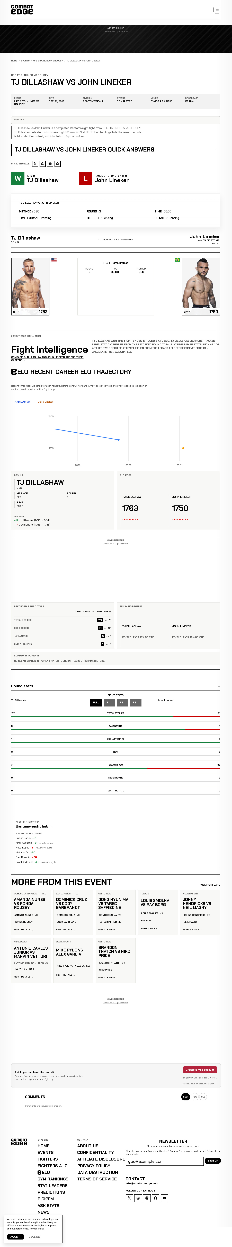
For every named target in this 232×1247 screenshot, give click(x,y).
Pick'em (46, 1199)
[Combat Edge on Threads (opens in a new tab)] (147, 1198)
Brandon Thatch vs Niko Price (114, 951)
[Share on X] (35, 164)
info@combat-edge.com (142, 1183)
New (195, 1097)
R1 (107, 702)
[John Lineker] (201, 286)
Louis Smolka (149, 913)
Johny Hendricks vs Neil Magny (197, 903)
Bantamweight (93, 101)
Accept (15, 1236)
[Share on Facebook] (50, 164)
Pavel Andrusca (24, 862)
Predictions (51, 1192)
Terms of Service (97, 1179)
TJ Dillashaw (43, 180)
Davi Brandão (23, 857)
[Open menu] (217, 9)
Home (14, 60)
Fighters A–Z (52, 1166)
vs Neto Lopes (46, 842)
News (44, 1212)
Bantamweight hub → (34, 826)
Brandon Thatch (109, 963)
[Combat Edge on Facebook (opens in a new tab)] (155, 1198)
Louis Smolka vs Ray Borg (155, 902)
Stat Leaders (53, 1185)
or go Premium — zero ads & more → (200, 1078)
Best (185, 1097)
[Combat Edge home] (22, 9)
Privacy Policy (93, 1166)
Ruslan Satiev (23, 838)
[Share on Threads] (43, 164)
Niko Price (105, 969)
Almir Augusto (24, 843)
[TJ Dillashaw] (30, 286)
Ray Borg (146, 920)
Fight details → (23, 929)
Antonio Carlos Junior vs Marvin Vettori (31, 952)
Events (25, 60)
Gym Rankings (53, 1179)
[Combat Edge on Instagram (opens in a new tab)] (138, 1198)
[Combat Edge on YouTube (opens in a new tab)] (164, 1198)
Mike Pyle (63, 965)
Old (203, 1097)
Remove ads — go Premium (116, 31)
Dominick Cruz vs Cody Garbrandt (71, 903)
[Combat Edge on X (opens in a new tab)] (129, 1198)
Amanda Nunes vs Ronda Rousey (29, 903)
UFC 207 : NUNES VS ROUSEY (48, 60)
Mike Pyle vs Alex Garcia (69, 952)
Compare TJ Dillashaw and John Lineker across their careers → (47, 359)
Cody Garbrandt (67, 921)
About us (88, 1146)
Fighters (48, 1159)
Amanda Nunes (23, 915)
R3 (134, 702)
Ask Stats (48, 1205)
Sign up (213, 1160)
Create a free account (200, 1069)
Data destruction (97, 1172)
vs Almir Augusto (44, 847)
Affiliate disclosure (101, 1159)
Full (96, 702)
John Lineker (112, 180)
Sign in (211, 1084)
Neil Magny (190, 921)
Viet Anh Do (22, 852)
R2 (121, 702)
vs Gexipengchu (49, 862)
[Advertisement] (116, 42)
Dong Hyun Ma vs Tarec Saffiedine (113, 903)
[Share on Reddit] (58, 164)
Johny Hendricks (194, 915)
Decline (34, 1236)
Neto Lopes (22, 847)
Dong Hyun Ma (108, 915)
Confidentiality (95, 1152)
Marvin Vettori (24, 968)
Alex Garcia (82, 965)
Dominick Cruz (66, 915)
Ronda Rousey (23, 921)
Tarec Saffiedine (110, 921)
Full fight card (210, 884)
